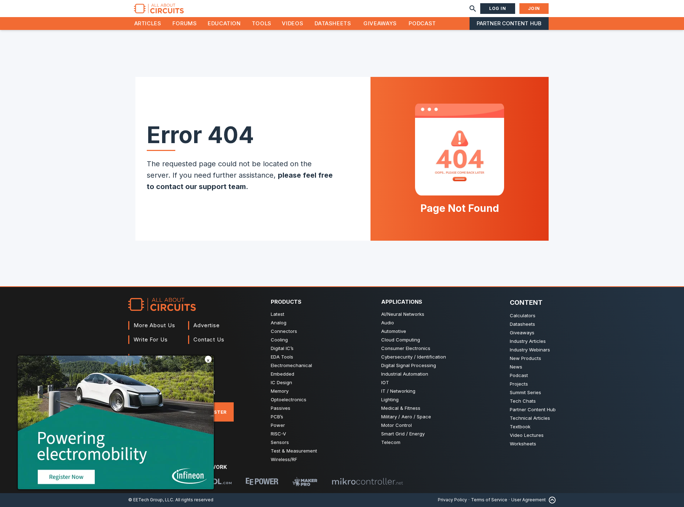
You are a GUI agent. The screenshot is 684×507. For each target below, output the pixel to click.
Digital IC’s (282, 348)
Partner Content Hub (509, 23)
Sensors (280, 442)
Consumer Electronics (405, 348)
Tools (261, 23)
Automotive (393, 331)
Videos (292, 23)
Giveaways (380, 23)
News (516, 367)
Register (214, 412)
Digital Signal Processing (408, 365)
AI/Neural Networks (402, 314)
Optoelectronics (288, 399)
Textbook (520, 426)
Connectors (284, 331)
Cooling (279, 340)
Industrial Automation (404, 374)
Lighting (390, 399)
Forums (184, 23)
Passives (280, 408)
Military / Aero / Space (406, 416)
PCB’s (277, 416)
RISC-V (278, 434)
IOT (385, 382)
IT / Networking (398, 391)
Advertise (206, 325)
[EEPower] (262, 481)
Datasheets (333, 23)
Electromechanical (291, 365)
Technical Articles (530, 418)
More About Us (154, 325)
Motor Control (396, 425)
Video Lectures (527, 435)
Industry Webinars (530, 349)
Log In (497, 8)
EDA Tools (282, 357)
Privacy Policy (452, 499)
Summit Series (525, 392)
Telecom (390, 442)
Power (278, 425)
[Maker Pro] (304, 481)
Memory (280, 391)
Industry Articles (528, 341)
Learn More (117, 426)
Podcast (422, 23)
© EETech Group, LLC (150, 499)
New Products (525, 358)
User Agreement (528, 499)
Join (534, 8)
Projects (519, 384)
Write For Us (151, 339)
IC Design (281, 382)
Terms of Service (489, 499)
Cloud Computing (400, 340)
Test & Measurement (294, 451)
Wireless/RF (284, 459)
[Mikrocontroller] (367, 481)
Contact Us (208, 339)
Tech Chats (523, 401)
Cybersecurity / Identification (413, 357)
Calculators (522, 315)
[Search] (473, 8)
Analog (278, 322)
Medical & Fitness (400, 408)
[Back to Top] (551, 500)
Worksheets (523, 443)
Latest (277, 314)
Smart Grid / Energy (403, 434)
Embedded (282, 374)
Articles (147, 23)
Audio (387, 322)
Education (224, 23)
